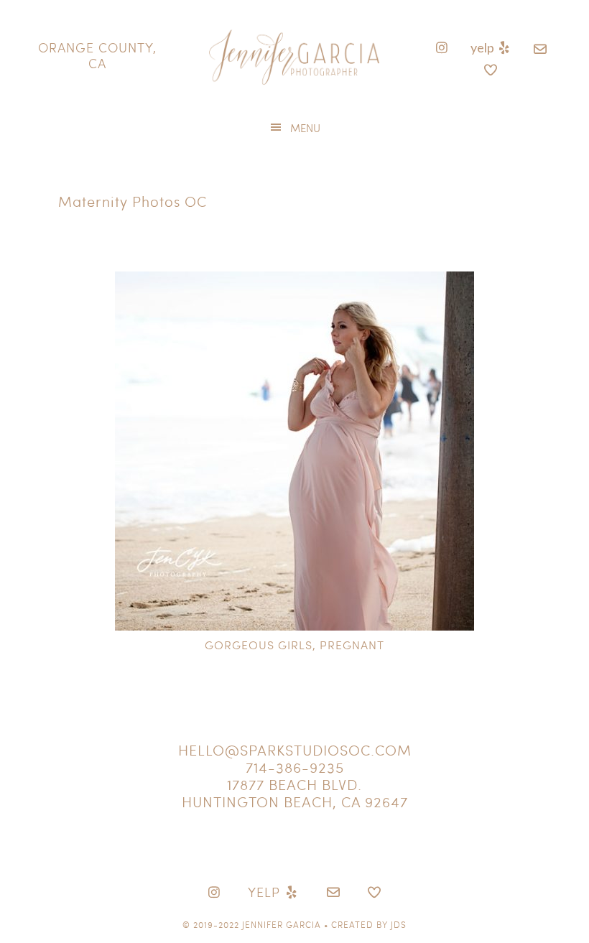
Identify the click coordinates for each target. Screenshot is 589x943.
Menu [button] (305, 128)
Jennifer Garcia (281, 924)
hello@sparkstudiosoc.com (295, 750)
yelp (483, 47)
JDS (399, 924)
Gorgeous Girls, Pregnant (294, 644)
